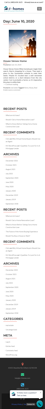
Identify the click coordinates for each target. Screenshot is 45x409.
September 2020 (12, 178)
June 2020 (9, 182)
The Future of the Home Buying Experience (22, 231)
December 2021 (12, 161)
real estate (14, 88)
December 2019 (12, 195)
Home (26, 88)
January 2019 (11, 199)
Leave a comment (14, 90)
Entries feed (10, 346)
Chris (8, 139)
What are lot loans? (13, 115)
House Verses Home (15, 61)
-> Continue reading (10, 84)
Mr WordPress (11, 146)
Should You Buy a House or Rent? (18, 236)
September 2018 (12, 204)
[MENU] (39, 8)
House (31, 88)
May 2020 (9, 186)
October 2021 (11, 165)
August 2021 (10, 169)
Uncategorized (11, 330)
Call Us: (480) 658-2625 (13, 2)
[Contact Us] (40, 404)
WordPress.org (11, 355)
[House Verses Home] (22, 43)
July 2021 (9, 173)
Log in (8, 342)
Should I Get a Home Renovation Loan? (20, 119)
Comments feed (12, 350)
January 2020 (11, 191)
